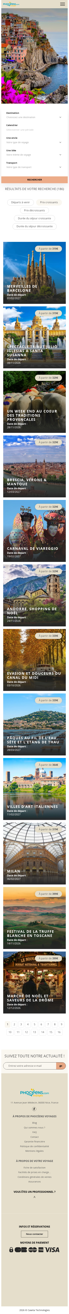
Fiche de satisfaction (35, 1167)
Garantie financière (34, 1141)
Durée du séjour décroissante (35, 226)
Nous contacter (34, 1234)
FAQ (34, 1132)
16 (59, 1032)
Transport (11, 162)
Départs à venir (20, 202)
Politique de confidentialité (34, 1146)
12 (26, 1032)
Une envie (11, 137)
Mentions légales (34, 1150)
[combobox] (34, 117)
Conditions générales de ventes (35, 1176)
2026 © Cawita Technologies (34, 1310)
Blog (34, 1122)
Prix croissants (49, 202)
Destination (12, 112)
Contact (34, 1136)
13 (34, 1032)
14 (42, 1032)
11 (18, 1032)
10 (10, 1032)
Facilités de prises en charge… (34, 1172)
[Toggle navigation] (62, 4)
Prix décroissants (34, 210)
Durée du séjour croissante (34, 218)
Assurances (34, 1181)
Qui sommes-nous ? (34, 1127)
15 (50, 1032)
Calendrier (12, 125)
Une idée (11, 150)
